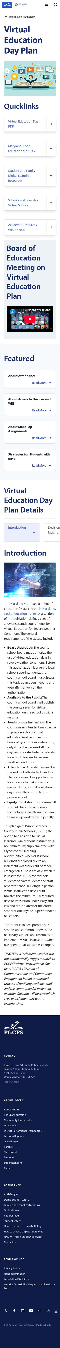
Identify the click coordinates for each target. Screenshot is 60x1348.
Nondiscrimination (15, 1273)
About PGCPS (11, 1109)
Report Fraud (11, 1215)
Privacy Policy (12, 1268)
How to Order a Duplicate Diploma (23, 1231)
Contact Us (10, 1242)
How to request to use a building (22, 1226)
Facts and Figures (14, 1136)
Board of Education (15, 1114)
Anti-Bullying (11, 1194)
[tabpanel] (30, 777)
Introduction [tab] (17, 527)
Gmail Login (11, 1141)
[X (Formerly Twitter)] (6, 1311)
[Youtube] (31, 1311)
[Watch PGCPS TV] (56, 1311)
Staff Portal (10, 1152)
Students (9, 1157)
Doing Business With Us (17, 1199)
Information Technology (22, 16)
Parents (8, 1146)
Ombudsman (11, 1210)
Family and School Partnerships (22, 1205)
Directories (10, 1125)
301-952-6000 (12, 1082)
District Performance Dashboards (23, 1130)
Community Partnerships (18, 1120)
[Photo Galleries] (39, 1311)
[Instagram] (48, 1311)
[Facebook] (14, 1311)
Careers (8, 1168)
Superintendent (13, 1162)
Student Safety (12, 1220)
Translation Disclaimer (16, 1279)
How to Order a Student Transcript (23, 1236)
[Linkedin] (23, 1311)
